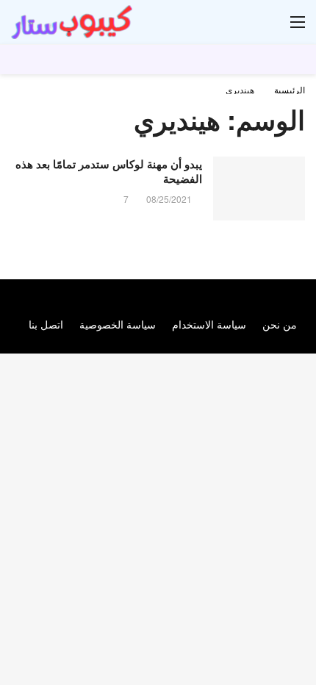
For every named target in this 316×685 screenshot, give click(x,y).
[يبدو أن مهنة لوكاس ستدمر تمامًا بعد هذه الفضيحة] (259, 189)
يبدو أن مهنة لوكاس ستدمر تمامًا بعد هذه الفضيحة (108, 171)
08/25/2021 (169, 199)
